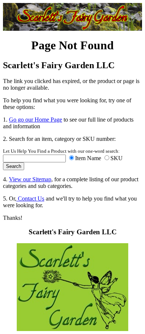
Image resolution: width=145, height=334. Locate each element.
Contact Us (30, 198)
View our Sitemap (30, 179)
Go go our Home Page (35, 119)
